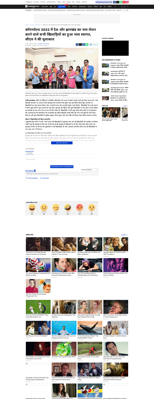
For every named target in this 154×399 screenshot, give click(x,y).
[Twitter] (117, 2)
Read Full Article (62, 143)
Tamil (63, 2)
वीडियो (96, 6)
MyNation (84, 2)
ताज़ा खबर (45, 6)
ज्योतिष (109, 6)
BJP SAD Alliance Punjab (40, 10)
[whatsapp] (120, 2)
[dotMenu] (115, 6)
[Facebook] (114, 2)
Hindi (73, 2)
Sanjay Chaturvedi (43, 43)
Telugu (59, 2)
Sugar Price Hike (121, 10)
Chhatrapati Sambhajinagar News (57, 10)
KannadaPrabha (51, 2)
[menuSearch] (128, 6)
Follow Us (95, 44)
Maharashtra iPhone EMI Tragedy (95, 10)
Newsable (36, 2)
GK (55, 6)
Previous (124, 10)
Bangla (68, 2)
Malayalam (29, 2)
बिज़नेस (90, 6)
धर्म (105, 6)
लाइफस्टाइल (82, 6)
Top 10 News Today (110, 10)
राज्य (69, 6)
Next (127, 10)
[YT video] (124, 2)
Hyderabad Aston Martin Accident (76, 10)
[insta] (127, 2)
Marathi (78, 2)
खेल (101, 6)
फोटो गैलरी (62, 6)
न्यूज (51, 6)
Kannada (42, 2)
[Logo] (32, 7)
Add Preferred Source (102, 2)
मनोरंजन (74, 6)
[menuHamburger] (125, 6)
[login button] (122, 7)
